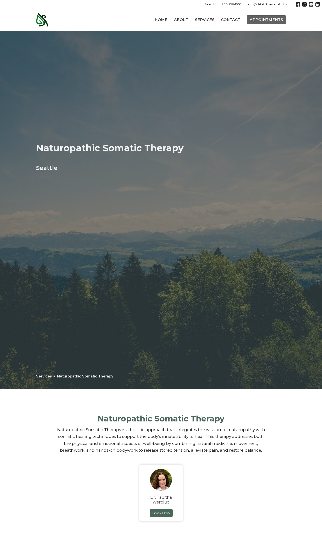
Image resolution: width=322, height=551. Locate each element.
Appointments (266, 20)
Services (204, 20)
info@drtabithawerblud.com (270, 4)
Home (161, 20)
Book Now (161, 513)
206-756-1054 (232, 4)
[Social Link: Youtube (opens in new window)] (311, 4)
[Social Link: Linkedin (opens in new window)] (317, 4)
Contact (230, 20)
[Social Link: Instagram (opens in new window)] (304, 4)
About (181, 20)
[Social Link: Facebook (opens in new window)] (298, 4)
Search (209, 4)
